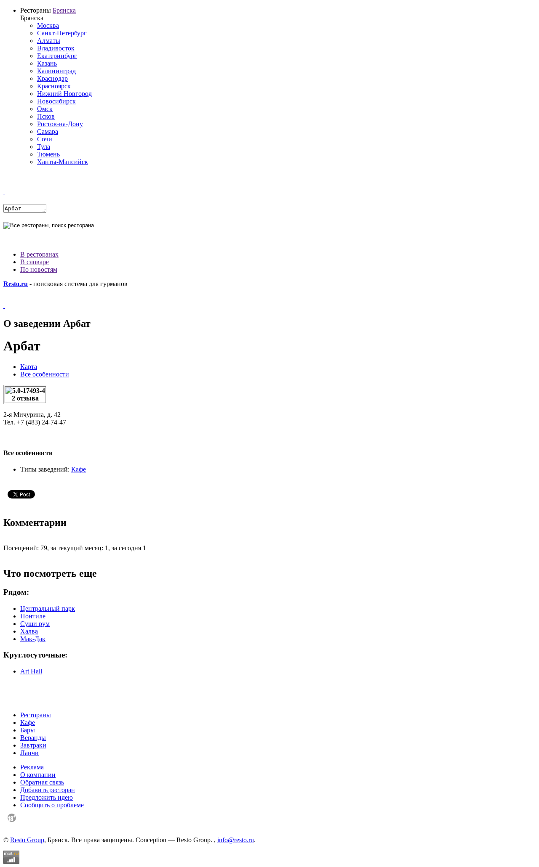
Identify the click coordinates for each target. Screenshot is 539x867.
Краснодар (52, 78)
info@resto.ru (235, 839)
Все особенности (44, 374)
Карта (28, 366)
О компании (38, 774)
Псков (46, 116)
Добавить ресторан (47, 789)
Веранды (33, 737)
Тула (43, 146)
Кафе (78, 469)
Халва (29, 631)
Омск (45, 108)
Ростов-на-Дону (60, 123)
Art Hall (31, 671)
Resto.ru (15, 283)
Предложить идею (46, 797)
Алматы (48, 40)
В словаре (34, 261)
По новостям (38, 269)
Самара (47, 131)
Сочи (44, 139)
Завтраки (33, 745)
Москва (48, 25)
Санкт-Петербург (62, 33)
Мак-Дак (32, 638)
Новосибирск (56, 101)
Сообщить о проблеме (52, 805)
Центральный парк (47, 608)
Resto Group (27, 839)
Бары (27, 730)
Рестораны (35, 715)
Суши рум (35, 623)
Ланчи (29, 752)
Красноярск (54, 86)
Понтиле (32, 616)
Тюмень (48, 154)
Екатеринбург (57, 55)
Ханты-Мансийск (62, 161)
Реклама (32, 767)
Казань (47, 63)
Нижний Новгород (64, 93)
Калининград (56, 70)
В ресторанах (39, 254)
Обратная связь (42, 782)
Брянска (64, 10)
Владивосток (56, 48)
